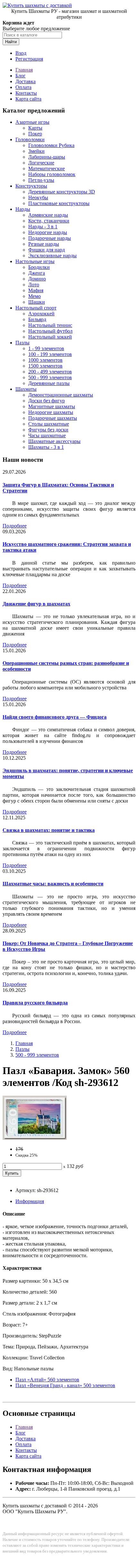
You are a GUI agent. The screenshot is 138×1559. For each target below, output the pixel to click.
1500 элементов (45, 366)
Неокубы (38, 197)
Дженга (36, 273)
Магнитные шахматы (51, 406)
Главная (24, 70)
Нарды (22, 209)
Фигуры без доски (48, 429)
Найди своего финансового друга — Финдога (55, 717)
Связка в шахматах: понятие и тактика (49, 830)
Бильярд (37, 319)
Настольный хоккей (50, 337)
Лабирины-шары (46, 157)
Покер (35, 133)
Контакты (26, 93)
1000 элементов (45, 360)
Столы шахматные (48, 424)
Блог (20, 75)
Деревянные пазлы (49, 383)
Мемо (34, 296)
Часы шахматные (47, 435)
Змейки (36, 151)
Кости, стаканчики (48, 220)
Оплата (23, 87)
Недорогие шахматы (50, 412)
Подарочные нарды (49, 238)
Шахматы (26, 389)
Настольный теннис (50, 325)
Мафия (35, 290)
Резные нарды (43, 244)
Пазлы (22, 342)
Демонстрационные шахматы (60, 395)
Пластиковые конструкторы (59, 203)
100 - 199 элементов (50, 354)
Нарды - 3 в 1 (42, 226)
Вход (20, 53)
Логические (41, 162)
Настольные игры (35, 261)
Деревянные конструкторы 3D (61, 191)
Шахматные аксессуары (54, 441)
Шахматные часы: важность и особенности (53, 883)
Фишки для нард (46, 249)
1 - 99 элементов (46, 348)
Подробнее (15, 525)
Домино (37, 278)
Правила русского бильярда (35, 1002)
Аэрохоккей (41, 313)
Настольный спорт (35, 308)
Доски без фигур (46, 400)
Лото (33, 284)
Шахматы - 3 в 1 (46, 447)
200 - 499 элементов (50, 371)
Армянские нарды (48, 215)
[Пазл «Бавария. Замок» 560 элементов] (35, 1138)
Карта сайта (28, 99)
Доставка (25, 81)
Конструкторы (31, 186)
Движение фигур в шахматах (36, 604)
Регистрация (29, 59)
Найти (11, 41)
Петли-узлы (41, 180)
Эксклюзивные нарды (52, 255)
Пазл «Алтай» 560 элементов (47, 1379)
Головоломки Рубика (51, 145)
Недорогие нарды (47, 232)
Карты (35, 128)
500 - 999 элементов (50, 377)
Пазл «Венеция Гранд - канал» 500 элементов (65, 1385)
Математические (46, 168)
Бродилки (39, 267)
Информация (29, 1201)
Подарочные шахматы (52, 418)
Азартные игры (32, 122)
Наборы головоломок (51, 174)
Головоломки (30, 139)
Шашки (36, 302)
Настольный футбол (50, 331)
